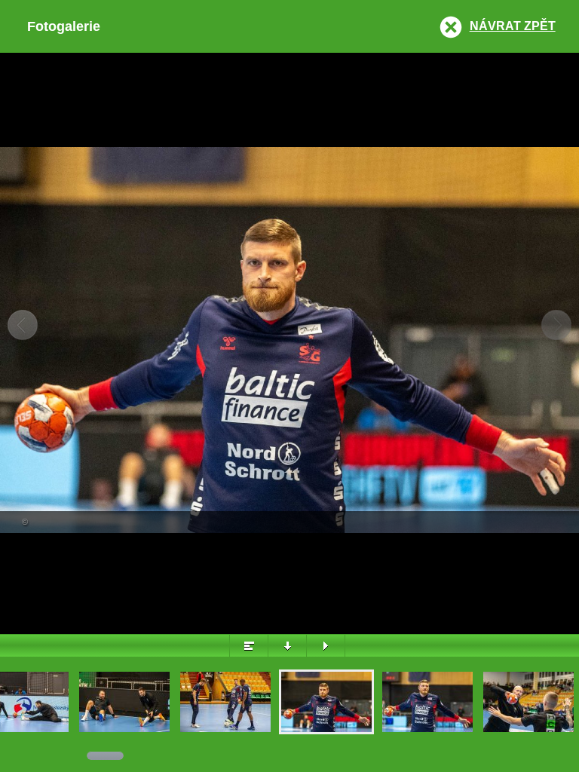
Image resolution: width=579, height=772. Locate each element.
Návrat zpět (513, 26)
